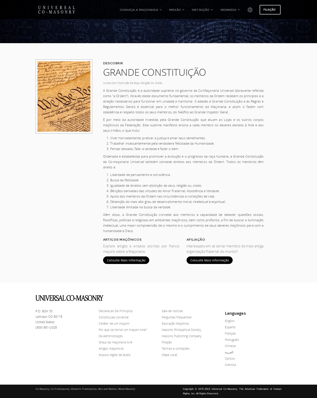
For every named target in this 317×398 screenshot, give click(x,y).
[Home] (252, 10)
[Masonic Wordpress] (271, 296)
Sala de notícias (172, 311)
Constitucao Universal (114, 317)
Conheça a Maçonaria (139, 9)
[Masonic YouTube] (249, 296)
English (230, 321)
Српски (230, 358)
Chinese (230, 346)
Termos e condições (176, 348)
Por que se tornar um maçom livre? (123, 330)
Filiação (270, 9)
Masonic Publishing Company (182, 336)
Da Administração (111, 336)
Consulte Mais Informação (126, 260)
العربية (229, 352)
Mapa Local (169, 355)
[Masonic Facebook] (257, 296)
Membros (228, 9)
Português (232, 340)
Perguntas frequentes (177, 317)
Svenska (230, 365)
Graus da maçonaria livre (115, 342)
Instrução (200, 9)
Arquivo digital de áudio (114, 355)
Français (230, 333)
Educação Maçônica (175, 323)
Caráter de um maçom (114, 323)
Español (230, 327)
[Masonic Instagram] (278, 296)
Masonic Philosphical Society (181, 330)
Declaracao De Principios (116, 311)
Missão (175, 9)
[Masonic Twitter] (264, 296)
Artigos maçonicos (111, 348)
